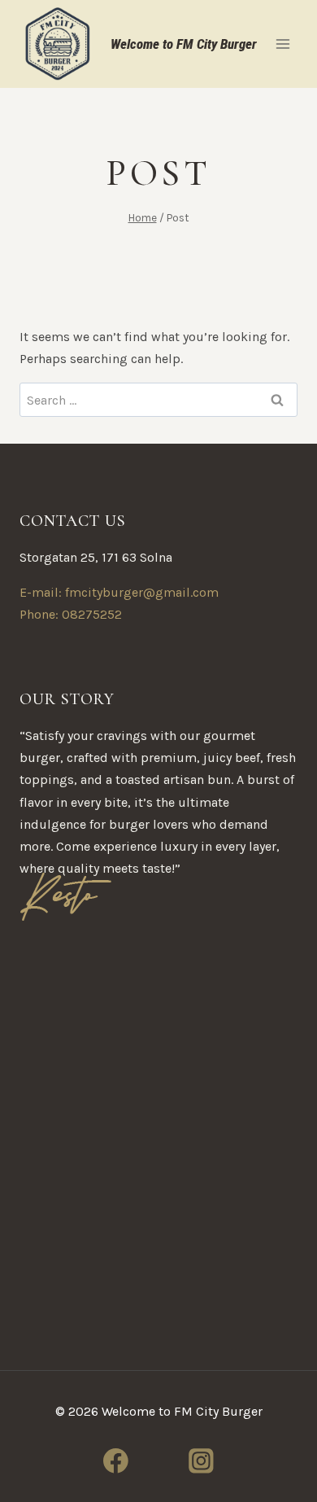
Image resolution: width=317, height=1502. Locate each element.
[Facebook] (115, 1461)
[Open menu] (282, 43)
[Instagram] (201, 1461)
